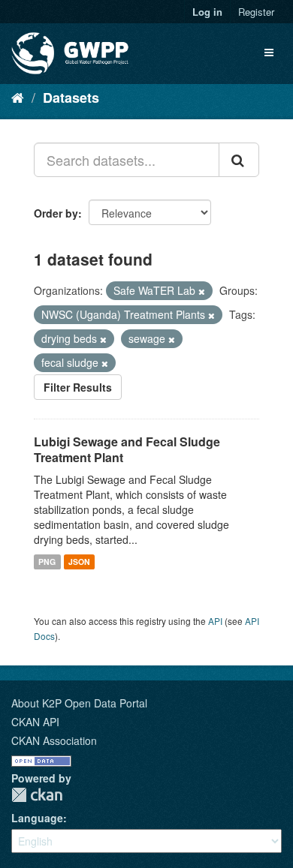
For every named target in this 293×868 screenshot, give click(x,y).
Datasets (71, 97)
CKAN (36, 795)
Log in (207, 12)
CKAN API (35, 721)
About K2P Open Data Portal (79, 702)
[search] (239, 160)
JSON (79, 561)
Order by (56, 213)
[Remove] (201, 291)
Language (37, 817)
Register (256, 12)
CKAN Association (54, 740)
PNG (47, 561)
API (215, 620)
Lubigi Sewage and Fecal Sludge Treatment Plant (127, 449)
